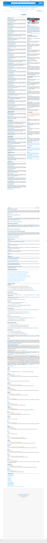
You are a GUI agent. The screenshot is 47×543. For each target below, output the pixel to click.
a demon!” (32, 28)
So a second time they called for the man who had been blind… (14, 222)
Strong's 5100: (9, 447)
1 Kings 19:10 (29, 65)
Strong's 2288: (9, 471)
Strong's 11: (9, 409)
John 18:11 (27, 364)
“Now (36, 27)
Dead (32, 143)
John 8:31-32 (34, 290)
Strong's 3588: (9, 399)
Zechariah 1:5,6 (29, 127)
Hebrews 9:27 (17, 305)
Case (30, 143)
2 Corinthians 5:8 (28, 335)
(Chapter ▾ (10, 17)
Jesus (9, 243)
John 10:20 (28, 40)
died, (30, 29)
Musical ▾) (33, 17)
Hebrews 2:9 (28, 137)
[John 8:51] (1, 242)
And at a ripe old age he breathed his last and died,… (13, 228)
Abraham (28, 143)
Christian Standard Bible (10, 66)
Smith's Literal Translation (10, 132)
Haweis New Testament (10, 169)
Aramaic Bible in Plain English (11, 157)
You (39, 29)
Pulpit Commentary (10, 354)
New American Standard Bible (11, 44)
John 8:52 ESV (9, 479)
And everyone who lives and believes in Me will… (13, 236)
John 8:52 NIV (9, 477)
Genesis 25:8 (24, 302)
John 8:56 (34, 226)
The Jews (9, 240)
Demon (36, 143)
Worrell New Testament (10, 180)
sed (37, 144)
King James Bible (9, 37)
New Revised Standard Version (11, 148)
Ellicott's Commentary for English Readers (13, 344)
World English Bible (9, 116)
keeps (33, 30)
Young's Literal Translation (10, 128)
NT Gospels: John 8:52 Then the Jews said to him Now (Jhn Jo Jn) (15, 486)
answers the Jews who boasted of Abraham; (33, 156)
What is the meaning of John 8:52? (12, 270)
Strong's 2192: (9, 385)
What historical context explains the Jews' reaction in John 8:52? (16, 280)
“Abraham (28, 29)
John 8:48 (28, 118)
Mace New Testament (10, 173)
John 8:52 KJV (9, 480)
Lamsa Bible (9, 153)
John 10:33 (28, 49)
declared (35, 28)
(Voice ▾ (31, 17)
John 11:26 (28, 78)
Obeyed (30, 144)
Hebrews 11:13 (29, 130)
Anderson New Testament (10, 162)
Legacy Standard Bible (10, 55)
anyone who (30, 30)
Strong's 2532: (9, 433)
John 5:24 (28, 81)
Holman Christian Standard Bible (11, 70)
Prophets (35, 144)
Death (34, 143)
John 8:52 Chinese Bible (10, 483)
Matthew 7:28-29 (16, 319)
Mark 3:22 (28, 43)
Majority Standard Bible (10, 112)
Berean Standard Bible (10, 29)
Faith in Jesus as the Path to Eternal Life (12, 260)
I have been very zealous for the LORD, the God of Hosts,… (14, 229)
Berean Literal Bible (9, 33)
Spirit (39, 144)
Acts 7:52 (28, 71)
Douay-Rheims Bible (10, 137)
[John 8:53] (46, 242)
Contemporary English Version (11, 77)
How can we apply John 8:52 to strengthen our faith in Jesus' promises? (17, 274)
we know (38, 27)
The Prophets (9, 249)
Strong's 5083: (9, 452)
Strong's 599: (9, 414)
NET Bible (8, 96)
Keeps (28, 144)
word (36, 30)
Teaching (30, 145)
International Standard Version (11, 92)
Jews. (39, 28)
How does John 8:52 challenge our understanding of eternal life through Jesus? (18, 271)
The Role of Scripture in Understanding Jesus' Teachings (14, 266)
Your (34, 30)
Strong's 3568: (9, 371)
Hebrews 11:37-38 (11, 310)
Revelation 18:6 (31, 364)
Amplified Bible (9, 59)
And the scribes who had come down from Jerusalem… (13, 215)
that (27, 28)
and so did (32, 29)
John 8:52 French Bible (10, 484)
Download (38, 33)
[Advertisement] (23, 202)
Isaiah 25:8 (24, 313)
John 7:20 (28, 37)
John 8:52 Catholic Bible (10, 485)
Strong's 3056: (9, 461)
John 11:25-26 (29, 90)
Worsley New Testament (10, 184)
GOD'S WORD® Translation (10, 85)
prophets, (36, 29)
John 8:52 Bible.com (10, 476)
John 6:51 (28, 85)
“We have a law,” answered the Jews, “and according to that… (14, 221)
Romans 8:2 (28, 108)
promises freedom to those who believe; (33, 155)
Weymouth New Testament (10, 107)
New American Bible (10, 144)
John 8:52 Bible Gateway (10, 475)
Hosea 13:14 (27, 313)
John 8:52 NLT (9, 478)
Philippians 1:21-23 (33, 335)
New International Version (10, 18)
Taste (27, 145)
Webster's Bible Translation (10, 103)
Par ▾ (12, 17)
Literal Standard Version (10, 121)
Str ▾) (13, 17)
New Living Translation (10, 22)
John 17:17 (25, 319)
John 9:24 (28, 56)
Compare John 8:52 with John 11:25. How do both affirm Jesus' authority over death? (19, 275)
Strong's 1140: (9, 390)
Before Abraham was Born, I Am (31, 26)
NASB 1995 (8, 48)
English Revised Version (10, 81)
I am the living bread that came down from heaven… (13, 237)
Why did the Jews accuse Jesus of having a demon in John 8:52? (16, 279)
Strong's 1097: (9, 376)
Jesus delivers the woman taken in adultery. (33, 153)
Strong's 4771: (9, 438)
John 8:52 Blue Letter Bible (10, 474)
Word (31, 145)
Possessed (32, 144)
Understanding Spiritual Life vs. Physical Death (13, 257)
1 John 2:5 (9, 326)
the (37, 28)
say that (28, 30)
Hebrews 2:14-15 (29, 95)
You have (29, 28)
